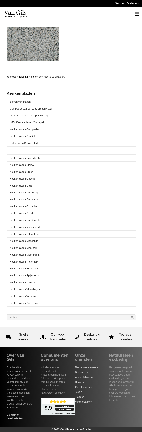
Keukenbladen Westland (23, 296)
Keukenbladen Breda (21, 171)
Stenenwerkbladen (20, 101)
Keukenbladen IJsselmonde (25, 227)
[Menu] (136, 14)
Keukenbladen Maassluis (24, 240)
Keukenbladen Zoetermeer (25, 303)
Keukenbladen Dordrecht (24, 199)
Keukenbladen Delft (21, 185)
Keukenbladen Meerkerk (23, 247)
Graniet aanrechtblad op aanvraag (29, 115)
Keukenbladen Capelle (22, 178)
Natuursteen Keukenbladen (25, 143)
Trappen (79, 396)
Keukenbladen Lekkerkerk (24, 233)
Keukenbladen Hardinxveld (25, 220)
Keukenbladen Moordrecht (24, 254)
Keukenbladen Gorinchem (24, 206)
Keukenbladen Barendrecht (25, 157)
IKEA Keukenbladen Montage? (27, 122)
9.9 (48, 408)
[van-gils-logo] (16, 14)
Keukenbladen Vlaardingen (25, 289)
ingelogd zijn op (25, 76)
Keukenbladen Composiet (24, 129)
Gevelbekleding (83, 387)
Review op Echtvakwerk (63, 413)
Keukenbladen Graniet (22, 136)
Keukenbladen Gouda (22, 213)
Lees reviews (64, 406)
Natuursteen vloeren (86, 367)
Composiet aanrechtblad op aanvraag (31, 108)
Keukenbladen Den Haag (24, 192)
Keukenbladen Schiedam (24, 268)
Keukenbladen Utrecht (22, 282)
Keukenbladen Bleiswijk (23, 164)
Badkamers (81, 372)
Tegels (78, 391)
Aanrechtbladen (84, 377)
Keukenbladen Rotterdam (24, 261)
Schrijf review (65, 409)
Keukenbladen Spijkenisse (24, 275)
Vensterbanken (83, 401)
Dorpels (79, 382)
